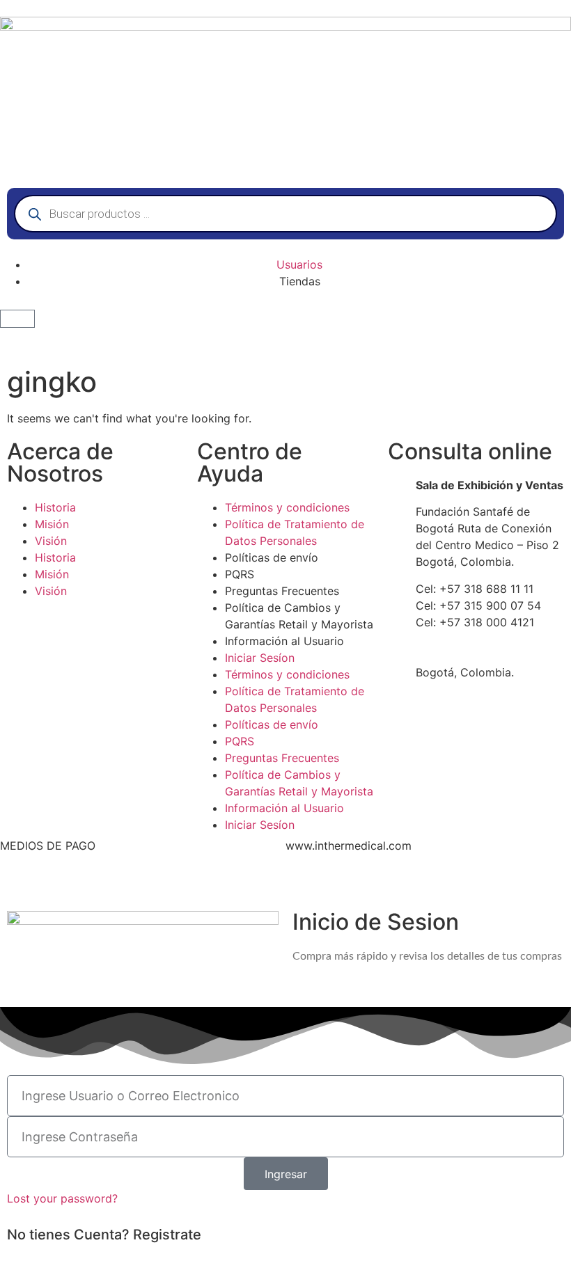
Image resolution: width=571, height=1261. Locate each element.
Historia (55, 507)
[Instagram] (398, 882)
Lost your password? (62, 1198)
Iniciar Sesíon (260, 658)
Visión (51, 541)
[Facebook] (303, 882)
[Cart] (17, 319)
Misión (52, 524)
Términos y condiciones (287, 507)
